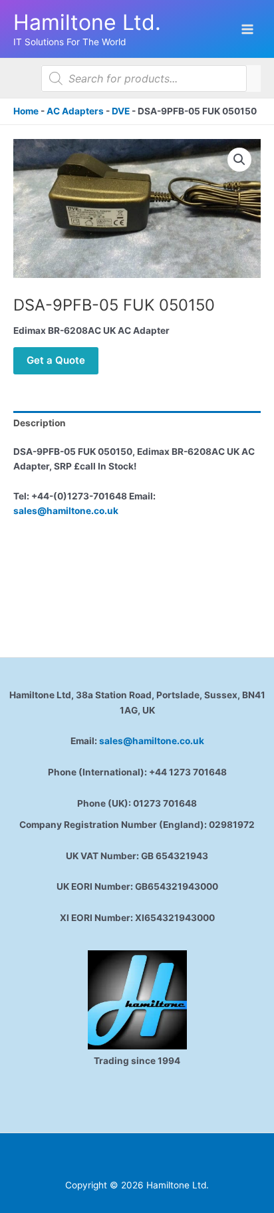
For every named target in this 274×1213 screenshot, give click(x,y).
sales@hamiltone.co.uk (65, 510)
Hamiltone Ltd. (87, 22)
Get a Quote (56, 360)
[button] (239, 160)
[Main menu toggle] (248, 29)
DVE (121, 111)
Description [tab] (39, 423)
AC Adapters (75, 111)
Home (26, 111)
